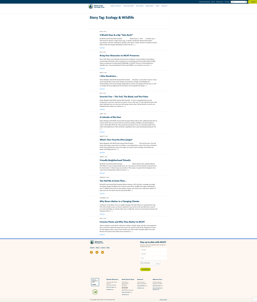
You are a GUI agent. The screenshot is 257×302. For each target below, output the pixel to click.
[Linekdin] (102, 252)
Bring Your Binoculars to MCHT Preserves (119, 55)
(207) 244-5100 (125, 292)
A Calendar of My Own (110, 117)
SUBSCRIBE (145, 269)
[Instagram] (97, 252)
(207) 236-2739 (156, 285)
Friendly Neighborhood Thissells (115, 160)
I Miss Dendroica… (109, 76)
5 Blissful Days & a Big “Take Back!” (116, 35)
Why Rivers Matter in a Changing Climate (119, 201)
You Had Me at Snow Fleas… (113, 180)
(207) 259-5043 (141, 285)
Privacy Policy (163, 299)
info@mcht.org (109, 289)
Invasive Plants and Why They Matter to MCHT (122, 221)
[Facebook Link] (91, 252)
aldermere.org (156, 289)
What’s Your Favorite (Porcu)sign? (116, 139)
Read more (102, 47)
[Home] (96, 6)
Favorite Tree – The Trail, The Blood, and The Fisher (124, 96)
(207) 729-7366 (110, 287)
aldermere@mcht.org (158, 288)
